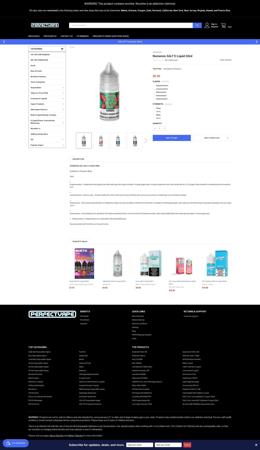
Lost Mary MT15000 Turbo (142, 367)
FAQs (134, 339)
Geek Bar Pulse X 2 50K (192, 389)
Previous (2, 42)
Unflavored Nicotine (39, 134)
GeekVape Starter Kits (87, 393)
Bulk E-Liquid (33, 378)
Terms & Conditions (139, 324)
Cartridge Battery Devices (89, 374)
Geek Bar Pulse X (138, 356)
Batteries (82, 371)
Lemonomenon (162, 89)
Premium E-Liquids (39, 99)
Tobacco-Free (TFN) (39, 93)
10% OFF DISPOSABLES (40, 55)
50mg (158, 118)
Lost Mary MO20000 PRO (141, 397)
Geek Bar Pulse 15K (139, 352)
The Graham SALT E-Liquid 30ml (214, 281)
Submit (187, 445)
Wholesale (34, 36)
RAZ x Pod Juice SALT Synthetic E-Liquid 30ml (200, 400)
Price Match (50, 36)
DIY (32, 140)
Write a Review (226, 60)
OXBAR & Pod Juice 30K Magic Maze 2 (147, 382)
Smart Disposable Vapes (38, 363)
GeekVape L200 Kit (190, 378)
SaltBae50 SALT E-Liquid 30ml (114, 281)
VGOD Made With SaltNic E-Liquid (196, 393)
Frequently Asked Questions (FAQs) (111, 36)
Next (255, 42)
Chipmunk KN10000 (139, 378)
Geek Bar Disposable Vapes (39, 352)
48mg (158, 115)
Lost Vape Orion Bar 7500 (142, 404)
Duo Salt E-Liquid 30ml (144, 281)
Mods (81, 359)
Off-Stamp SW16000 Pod (142, 393)
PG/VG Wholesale (35, 400)
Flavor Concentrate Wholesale (40, 397)
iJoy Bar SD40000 (139, 374)
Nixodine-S (35, 129)
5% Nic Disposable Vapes (38, 367)
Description (78, 159)
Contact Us (67, 36)
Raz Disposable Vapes (37, 356)
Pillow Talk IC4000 (139, 385)
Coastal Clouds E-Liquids (89, 385)
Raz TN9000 (136, 363)
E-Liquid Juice (84, 378)
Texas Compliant (38, 82)
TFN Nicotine (33, 393)
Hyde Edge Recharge (191, 382)
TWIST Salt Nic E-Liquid (192, 367)
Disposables (36, 88)
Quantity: (157, 123)
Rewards (83, 324)
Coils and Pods (85, 363)
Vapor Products (37, 104)
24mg (158, 108)
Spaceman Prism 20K (191, 352)
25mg (158, 111)
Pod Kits (82, 352)
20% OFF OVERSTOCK (39, 60)
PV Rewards (83, 36)
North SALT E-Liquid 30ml (79, 281)
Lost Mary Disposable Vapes (39, 359)
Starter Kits (83, 356)
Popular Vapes (37, 145)
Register (214, 27)
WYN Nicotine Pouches (192, 359)
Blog (134, 331)
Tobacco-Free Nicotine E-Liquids (92, 382)
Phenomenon (161, 92)
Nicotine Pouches (38, 77)
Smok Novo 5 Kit (189, 374)
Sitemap (135, 327)
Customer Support (191, 316)
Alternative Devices (39, 110)
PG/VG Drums (33, 404)
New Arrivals (36, 71)
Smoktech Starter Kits (87, 397)
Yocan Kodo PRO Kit (190, 385)
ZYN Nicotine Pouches (140, 389)
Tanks (81, 367)
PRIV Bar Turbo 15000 (191, 356)
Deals (33, 66)
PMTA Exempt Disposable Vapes (92, 389)
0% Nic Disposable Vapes (38, 371)
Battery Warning (138, 320)
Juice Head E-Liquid (190, 371)
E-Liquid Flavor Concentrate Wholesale (43, 122)
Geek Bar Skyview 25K (140, 371)
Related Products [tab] (80, 241)
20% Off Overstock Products (90, 404)
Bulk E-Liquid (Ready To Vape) (43, 115)
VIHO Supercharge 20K (141, 400)
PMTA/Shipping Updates (141, 335)
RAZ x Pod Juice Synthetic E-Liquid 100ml (199, 397)
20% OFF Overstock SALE (130, 41)
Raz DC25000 (137, 359)
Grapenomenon (162, 86)
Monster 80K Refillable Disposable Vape (198, 404)
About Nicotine (138, 316)
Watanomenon (162, 99)
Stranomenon (161, 96)
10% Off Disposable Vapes (89, 400)
